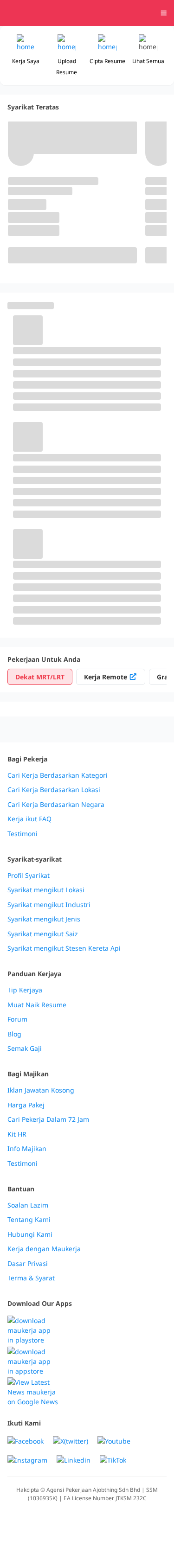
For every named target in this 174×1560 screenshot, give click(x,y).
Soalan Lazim (27, 1205)
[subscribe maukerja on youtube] (113, 1441)
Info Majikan (26, 1148)
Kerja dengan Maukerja (44, 1249)
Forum (17, 1019)
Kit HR (16, 1134)
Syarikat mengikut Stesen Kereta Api (64, 948)
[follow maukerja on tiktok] (113, 1460)
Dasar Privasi (27, 1264)
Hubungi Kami (29, 1234)
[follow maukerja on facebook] (25, 1441)
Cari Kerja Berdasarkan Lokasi (53, 790)
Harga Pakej (26, 1105)
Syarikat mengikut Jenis (43, 919)
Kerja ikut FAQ (29, 819)
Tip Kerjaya (24, 990)
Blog (14, 1034)
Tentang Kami (29, 1219)
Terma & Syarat (31, 1278)
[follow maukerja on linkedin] (73, 1460)
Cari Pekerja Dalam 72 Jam (48, 1119)
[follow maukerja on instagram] (27, 1460)
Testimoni (22, 834)
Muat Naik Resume (36, 1005)
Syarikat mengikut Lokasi (45, 890)
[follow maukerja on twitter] (70, 1441)
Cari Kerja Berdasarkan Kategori (57, 775)
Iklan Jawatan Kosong (40, 1090)
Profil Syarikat (28, 875)
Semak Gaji (24, 1048)
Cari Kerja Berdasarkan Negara (55, 804)
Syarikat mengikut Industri (48, 905)
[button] (148, 55)
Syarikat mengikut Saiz (42, 934)
